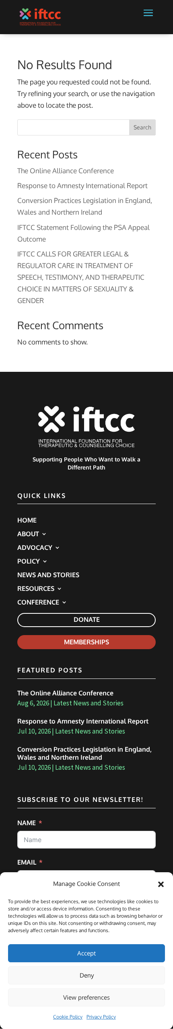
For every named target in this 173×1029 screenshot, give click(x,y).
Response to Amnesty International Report (82, 185)
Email (26, 862)
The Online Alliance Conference (65, 170)
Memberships (86, 642)
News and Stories (48, 575)
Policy (28, 561)
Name (26, 823)
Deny (87, 975)
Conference (38, 602)
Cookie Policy (67, 1017)
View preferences (86, 997)
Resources (35, 589)
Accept (86, 953)
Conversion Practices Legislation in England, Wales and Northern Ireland (84, 753)
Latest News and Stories (89, 703)
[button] (161, 884)
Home (27, 520)
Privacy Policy (101, 1017)
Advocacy (34, 548)
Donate (87, 619)
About (28, 534)
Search (142, 127)
